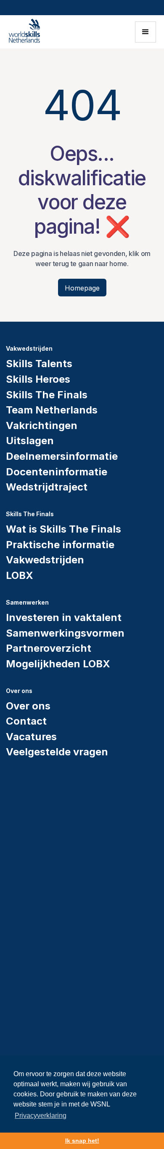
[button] (145, 32)
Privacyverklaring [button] (40, 1115)
